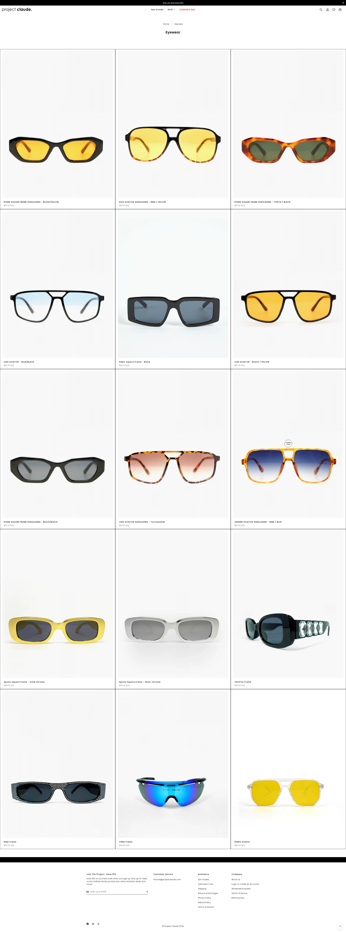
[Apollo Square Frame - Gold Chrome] (57, 604)
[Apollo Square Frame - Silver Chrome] (173, 604)
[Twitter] (98, 924)
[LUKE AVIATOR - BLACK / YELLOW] (288, 284)
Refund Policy (204, 902)
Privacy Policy (204, 898)
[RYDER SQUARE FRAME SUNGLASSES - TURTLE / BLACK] (288, 124)
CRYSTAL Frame (242, 682)
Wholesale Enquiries (241, 888)
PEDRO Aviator (242, 842)
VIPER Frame (125, 842)
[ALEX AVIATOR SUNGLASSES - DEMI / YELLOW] (173, 124)
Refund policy (238, 898)
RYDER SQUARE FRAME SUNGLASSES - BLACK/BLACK (31, 522)
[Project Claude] (17, 9)
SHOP (170, 9)
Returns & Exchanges (208, 893)
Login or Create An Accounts (245, 884)
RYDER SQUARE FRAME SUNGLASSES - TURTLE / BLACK (262, 202)
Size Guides (203, 879)
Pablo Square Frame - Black (134, 362)
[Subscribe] (145, 891)
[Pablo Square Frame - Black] (173, 284)
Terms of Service (206, 907)
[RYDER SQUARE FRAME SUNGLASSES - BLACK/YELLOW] (57, 124)
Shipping (202, 888)
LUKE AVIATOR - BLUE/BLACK (19, 362)
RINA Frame (10, 842)
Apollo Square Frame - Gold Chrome (24, 682)
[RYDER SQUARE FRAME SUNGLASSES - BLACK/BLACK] (57, 444)
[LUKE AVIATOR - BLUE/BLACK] (57, 284)
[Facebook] (87, 924)
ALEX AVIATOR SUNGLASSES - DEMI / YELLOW (142, 202)
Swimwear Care (205, 884)
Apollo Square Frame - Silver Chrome (139, 682)
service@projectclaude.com (167, 879)
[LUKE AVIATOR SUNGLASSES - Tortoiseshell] (173, 444)
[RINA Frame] (57, 764)
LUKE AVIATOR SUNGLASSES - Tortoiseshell (142, 522)
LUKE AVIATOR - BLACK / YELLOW (251, 362)
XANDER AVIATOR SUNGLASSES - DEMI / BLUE (258, 522)
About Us (236, 879)
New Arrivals (157, 9)
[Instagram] (93, 924)
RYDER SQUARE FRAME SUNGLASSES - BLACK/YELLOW (31, 202)
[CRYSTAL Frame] (288, 604)
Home (166, 24)
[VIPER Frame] (173, 764)
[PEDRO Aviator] (288, 764)
